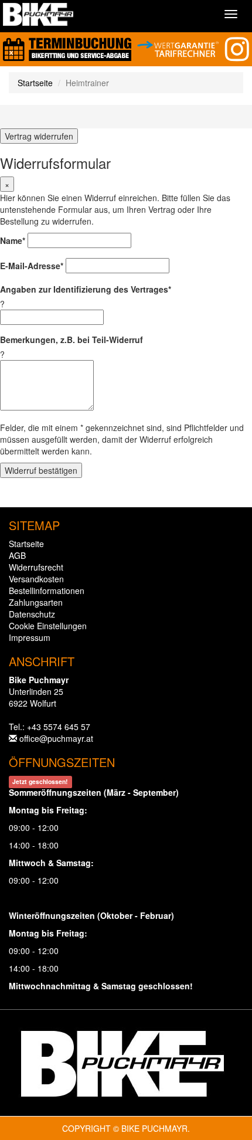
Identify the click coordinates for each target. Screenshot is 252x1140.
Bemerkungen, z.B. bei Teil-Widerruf (71, 339)
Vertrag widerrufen (39, 136)
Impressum (29, 637)
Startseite (35, 83)
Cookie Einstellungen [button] (48, 626)
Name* (12, 240)
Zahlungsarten (36, 602)
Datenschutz (32, 614)
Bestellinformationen (46, 590)
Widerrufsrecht (36, 567)
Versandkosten (36, 579)
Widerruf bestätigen (41, 470)
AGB (17, 555)
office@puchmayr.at (56, 738)
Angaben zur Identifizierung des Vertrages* (85, 289)
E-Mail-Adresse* (31, 266)
